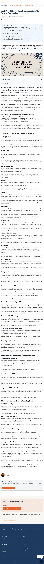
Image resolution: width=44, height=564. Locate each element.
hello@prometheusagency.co (28, 546)
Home (2, 5)
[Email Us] (25, 550)
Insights (6, 5)
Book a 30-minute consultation (11, 508)
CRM (2, 107)
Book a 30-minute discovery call (9, 520)
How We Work (4, 536)
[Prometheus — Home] (5, 2)
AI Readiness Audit (5, 538)
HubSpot (4, 137)
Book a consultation (7, 487)
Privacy (37, 561)
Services (3, 540)
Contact (24, 540)
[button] (22, 81)
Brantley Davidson (15, 16)
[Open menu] (41, 2)
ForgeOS (3, 555)
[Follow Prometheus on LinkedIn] (23, 550)
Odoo (3, 549)
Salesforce (9, 106)
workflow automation (5, 154)
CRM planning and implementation (8, 128)
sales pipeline (15, 101)
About (24, 536)
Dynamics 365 (4, 553)
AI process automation (12, 395)
